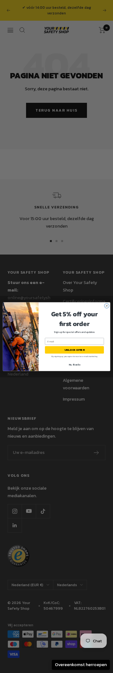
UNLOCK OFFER (74, 350)
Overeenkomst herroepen (81, 664)
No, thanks (74, 364)
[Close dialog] (106, 305)
